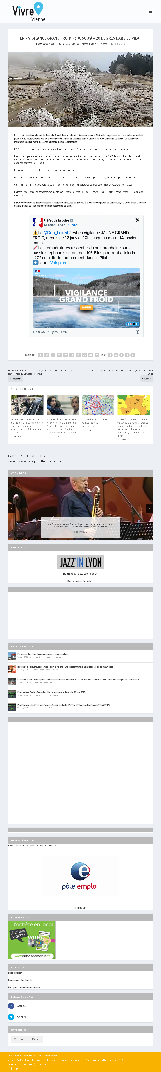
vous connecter (26, 461)
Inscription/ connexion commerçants (24, 987)
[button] (76, 537)
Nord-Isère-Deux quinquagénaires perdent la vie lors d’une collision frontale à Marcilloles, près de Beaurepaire (65, 666)
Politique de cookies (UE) (112, 1060)
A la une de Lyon (36, 682)
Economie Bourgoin (53, 657)
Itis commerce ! (50, 1055)
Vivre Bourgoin (92, 1060)
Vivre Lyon (79, 1060)
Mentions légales (15, 1060)
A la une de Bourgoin (37, 657)
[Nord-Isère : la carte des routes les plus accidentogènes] (98, 405)
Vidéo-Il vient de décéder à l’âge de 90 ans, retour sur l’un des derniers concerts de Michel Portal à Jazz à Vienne (80, 525)
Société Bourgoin (53, 695)
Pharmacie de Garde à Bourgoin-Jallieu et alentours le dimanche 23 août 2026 (51, 692)
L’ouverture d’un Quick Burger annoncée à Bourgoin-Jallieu (42, 654)
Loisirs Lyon (47, 682)
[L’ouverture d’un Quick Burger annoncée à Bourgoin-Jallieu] (12, 656)
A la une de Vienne (80, 43)
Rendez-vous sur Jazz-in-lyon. (80, 581)
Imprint (43, 1064)
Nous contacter (15, 972)
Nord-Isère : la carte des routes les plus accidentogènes (95, 422)
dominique (51, 43)
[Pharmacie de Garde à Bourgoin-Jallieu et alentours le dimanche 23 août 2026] (12, 694)
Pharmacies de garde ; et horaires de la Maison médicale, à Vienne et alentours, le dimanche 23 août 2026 (63, 704)
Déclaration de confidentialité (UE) (23, 1064)
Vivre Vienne (67, 1060)
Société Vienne (50, 708)
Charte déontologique (34, 1060)
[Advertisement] (32, 618)
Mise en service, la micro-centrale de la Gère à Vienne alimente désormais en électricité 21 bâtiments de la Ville (27, 426)
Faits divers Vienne (98, 43)
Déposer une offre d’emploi (20, 980)
